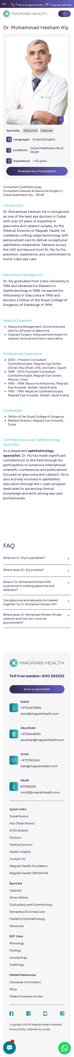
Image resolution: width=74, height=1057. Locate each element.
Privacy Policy (17, 1029)
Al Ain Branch (18, 830)
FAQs (13, 989)
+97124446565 (31, 734)
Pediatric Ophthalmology (27, 919)
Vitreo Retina (18, 897)
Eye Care (15, 883)
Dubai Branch (18, 816)
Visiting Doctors (21, 845)
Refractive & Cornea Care (27, 912)
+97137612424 (30, 760)
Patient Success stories (26, 996)
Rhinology (16, 943)
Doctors (15, 837)
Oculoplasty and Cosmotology (30, 904)
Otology (15, 950)
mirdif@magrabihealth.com (40, 792)
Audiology (16, 964)
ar (4, 4)
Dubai (25, 701)
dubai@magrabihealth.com (40, 714)
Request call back (62, 5)
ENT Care (16, 936)
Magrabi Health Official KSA (28, 873)
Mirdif (25, 780)
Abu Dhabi (28, 728)
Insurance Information (25, 982)
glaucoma (42, 330)
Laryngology (18, 957)
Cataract (15, 890)
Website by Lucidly (39, 1029)
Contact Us (17, 859)
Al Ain (25, 754)
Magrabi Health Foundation (28, 866)
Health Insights (20, 852)
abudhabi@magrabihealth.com (42, 740)
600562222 (28, 786)
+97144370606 (31, 708)
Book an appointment (30, 5)
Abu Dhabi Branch (22, 823)
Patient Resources (22, 975)
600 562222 (53, 676)
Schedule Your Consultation (37, 171)
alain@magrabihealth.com (39, 766)
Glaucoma (16, 926)
